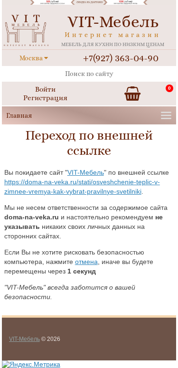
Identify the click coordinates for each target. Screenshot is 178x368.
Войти (45, 89)
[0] (132, 93)
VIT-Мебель (85, 172)
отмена (86, 261)
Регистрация (45, 98)
